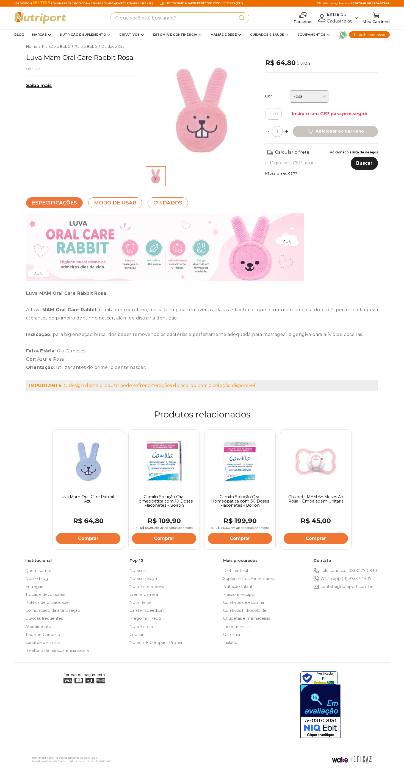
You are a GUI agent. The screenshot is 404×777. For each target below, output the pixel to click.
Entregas (34, 586)
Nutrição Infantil (238, 586)
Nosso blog (36, 578)
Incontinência (236, 626)
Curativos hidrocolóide (244, 610)
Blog (19, 35)
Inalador (231, 642)
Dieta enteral (235, 570)
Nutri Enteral (141, 626)
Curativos (129, 35)
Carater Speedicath (147, 610)
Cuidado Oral (113, 46)
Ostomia (231, 634)
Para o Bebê (86, 46)
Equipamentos (311, 35)
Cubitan (137, 634)
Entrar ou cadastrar (372, 3)
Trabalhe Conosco (42, 634)
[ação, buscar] (241, 18)
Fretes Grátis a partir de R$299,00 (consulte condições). (204, 3)
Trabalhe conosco (369, 35)
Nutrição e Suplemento (83, 35)
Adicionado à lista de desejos (354, 152)
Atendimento (38, 626)
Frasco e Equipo (238, 594)
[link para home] (40, 18)
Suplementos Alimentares (248, 578)
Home (31, 46)
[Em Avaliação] (320, 711)
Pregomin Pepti (145, 618)
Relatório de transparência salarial (57, 650)
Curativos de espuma (243, 602)
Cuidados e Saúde (267, 35)
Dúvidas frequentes (44, 618)
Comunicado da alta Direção (52, 610)
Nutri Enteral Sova (146, 586)
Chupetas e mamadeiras (246, 618)
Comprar (88, 538)
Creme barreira (143, 594)
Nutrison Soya (143, 578)
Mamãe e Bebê (224, 35)
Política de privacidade (47, 602)
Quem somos (38, 570)
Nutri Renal (140, 602)
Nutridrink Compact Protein (156, 642)
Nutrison (137, 570)
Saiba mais (39, 85)
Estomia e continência (175, 35)
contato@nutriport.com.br (346, 586)
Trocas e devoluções (45, 594)
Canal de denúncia (42, 642)
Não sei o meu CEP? (281, 173)
